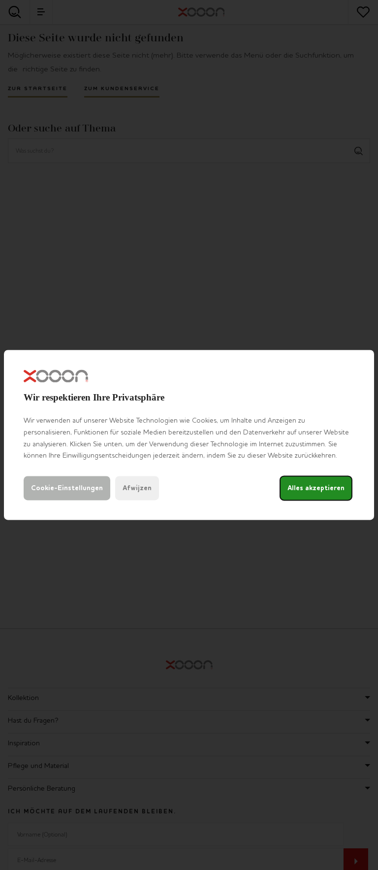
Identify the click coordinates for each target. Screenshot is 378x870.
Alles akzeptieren (316, 488)
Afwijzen (137, 488)
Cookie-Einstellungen (67, 488)
